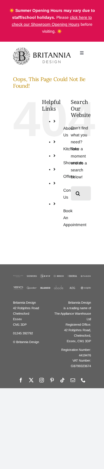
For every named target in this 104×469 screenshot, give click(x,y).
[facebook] (20, 380)
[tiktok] (62, 380)
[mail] (72, 380)
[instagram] (41, 380)
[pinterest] (52, 380)
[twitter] (31, 380)
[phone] (83, 380)
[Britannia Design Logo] (42, 49)
